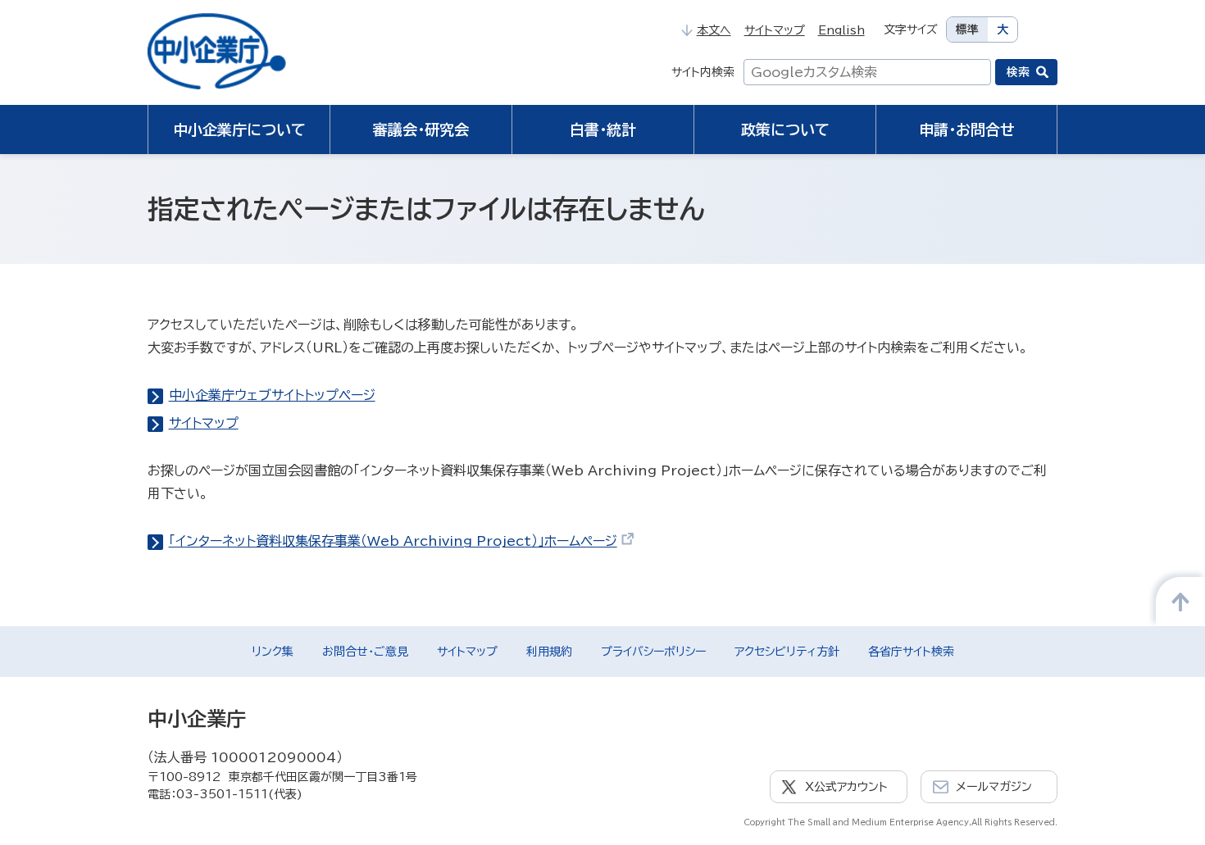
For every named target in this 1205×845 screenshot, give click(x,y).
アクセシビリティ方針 (786, 651)
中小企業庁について (239, 129)
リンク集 (272, 651)
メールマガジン (994, 787)
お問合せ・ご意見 (365, 651)
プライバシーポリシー (653, 651)
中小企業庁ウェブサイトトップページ (272, 395)
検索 (1018, 72)
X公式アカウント (846, 787)
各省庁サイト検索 (911, 651)
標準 (967, 29)
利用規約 (549, 651)
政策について (785, 129)
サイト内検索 (702, 72)
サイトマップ (774, 30)
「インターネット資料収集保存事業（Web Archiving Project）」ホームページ (393, 540)
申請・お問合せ (967, 129)
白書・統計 (603, 129)
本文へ (713, 30)
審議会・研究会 (421, 129)
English (841, 30)
